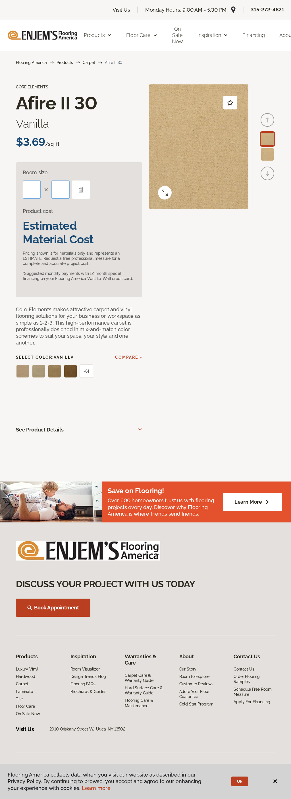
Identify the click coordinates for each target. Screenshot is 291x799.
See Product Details (40, 430)
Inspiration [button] (209, 35)
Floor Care (25, 706)
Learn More (248, 502)
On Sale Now (177, 35)
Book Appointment (56, 608)
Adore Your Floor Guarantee (194, 694)
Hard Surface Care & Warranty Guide (144, 690)
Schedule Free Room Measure (252, 692)
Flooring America (31, 62)
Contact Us (244, 669)
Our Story (188, 669)
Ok (239, 781)
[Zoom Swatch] (165, 193)
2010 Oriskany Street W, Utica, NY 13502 (87, 729)
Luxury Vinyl (27, 669)
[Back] (267, 120)
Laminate (24, 691)
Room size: (36, 172)
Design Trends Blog (88, 676)
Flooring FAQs (82, 684)
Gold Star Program (196, 704)
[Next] (267, 173)
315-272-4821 (267, 10)
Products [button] (94, 35)
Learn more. (97, 788)
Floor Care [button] (138, 35)
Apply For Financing (252, 702)
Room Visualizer (85, 669)
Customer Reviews (196, 684)
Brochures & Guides (88, 691)
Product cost (38, 211)
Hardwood (25, 676)
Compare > (128, 357)
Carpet (89, 62)
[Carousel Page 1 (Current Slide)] (267, 139)
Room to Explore (194, 676)
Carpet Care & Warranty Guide (139, 678)
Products (65, 62)
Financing (253, 35)
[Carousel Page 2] (267, 154)
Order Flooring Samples (247, 679)
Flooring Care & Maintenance (139, 703)
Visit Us (121, 10)
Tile (19, 699)
